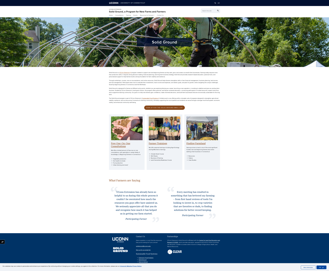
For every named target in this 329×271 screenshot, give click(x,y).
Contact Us (160, 15)
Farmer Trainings (158, 143)
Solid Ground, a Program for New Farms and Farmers (137, 11)
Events (135, 15)
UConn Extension (115, 9)
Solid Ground (143, 260)
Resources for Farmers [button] (146, 15)
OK (320, 267)
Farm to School (143, 262)
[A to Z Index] (218, 3)
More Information (308, 267)
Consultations (119, 15)
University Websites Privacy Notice (130, 266)
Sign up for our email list (143, 250)
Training (128, 15)
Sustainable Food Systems (150, 98)
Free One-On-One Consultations (120, 145)
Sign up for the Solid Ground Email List (164, 108)
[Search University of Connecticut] (215, 3)
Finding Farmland (196, 143)
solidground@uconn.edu (143, 246)
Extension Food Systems (146, 258)
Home (111, 15)
